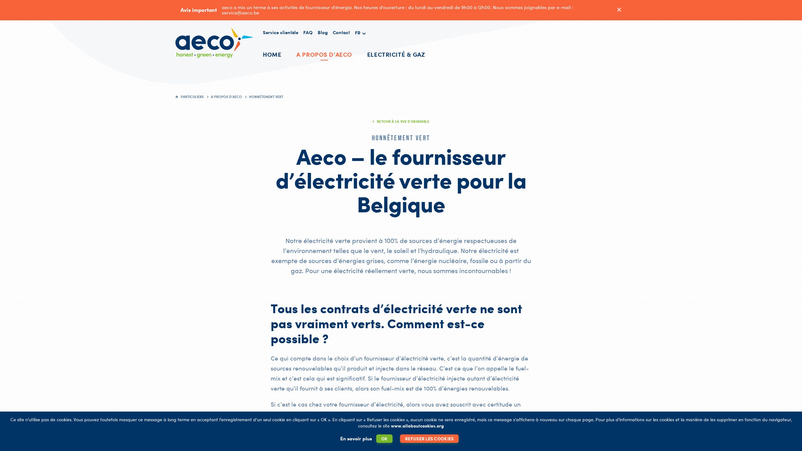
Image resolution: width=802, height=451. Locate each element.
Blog (323, 32)
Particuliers (192, 97)
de (360, 47)
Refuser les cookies (429, 438)
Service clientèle (280, 32)
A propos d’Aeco (324, 54)
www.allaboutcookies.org (417, 425)
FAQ (308, 32)
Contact (341, 32)
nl (360, 55)
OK (384, 438)
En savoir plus (356, 438)
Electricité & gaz (396, 54)
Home (272, 54)
